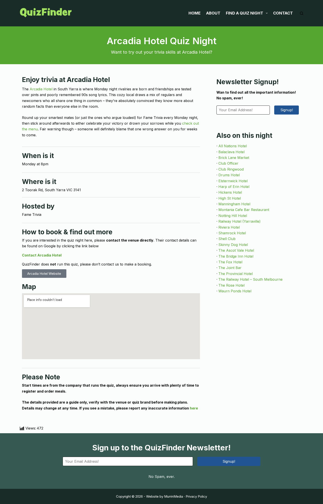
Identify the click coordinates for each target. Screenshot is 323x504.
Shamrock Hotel (232, 233)
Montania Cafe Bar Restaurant (243, 209)
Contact (283, 13)
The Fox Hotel (230, 262)
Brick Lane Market (233, 157)
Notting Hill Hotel (232, 215)
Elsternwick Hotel (233, 181)
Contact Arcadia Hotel (42, 255)
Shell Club (227, 239)
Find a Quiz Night (244, 13)
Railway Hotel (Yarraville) (239, 221)
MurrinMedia (173, 496)
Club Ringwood (231, 169)
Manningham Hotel (234, 204)
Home (195, 13)
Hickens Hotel (230, 192)
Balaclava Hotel (231, 152)
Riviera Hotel (229, 227)
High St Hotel (229, 198)
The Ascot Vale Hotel (236, 250)
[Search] (301, 13)
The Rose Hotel (231, 285)
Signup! (286, 110)
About (213, 13)
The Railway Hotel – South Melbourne (250, 279)
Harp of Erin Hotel (233, 186)
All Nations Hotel (232, 146)
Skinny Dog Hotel (233, 244)
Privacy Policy (196, 496)
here (194, 408)
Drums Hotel (229, 175)
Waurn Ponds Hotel (234, 291)
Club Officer (228, 163)
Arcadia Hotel (41, 89)
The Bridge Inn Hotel (235, 256)
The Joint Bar (229, 268)
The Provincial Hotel (235, 273)
